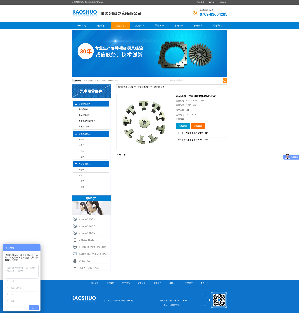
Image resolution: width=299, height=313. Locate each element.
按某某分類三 (84, 164)
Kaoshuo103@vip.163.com (92, 254)
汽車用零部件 (113, 80)
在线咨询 (198, 126)
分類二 (81, 145)
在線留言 (198, 25)
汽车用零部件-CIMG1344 (196, 140)
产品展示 (126, 283)
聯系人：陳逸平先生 (89, 268)
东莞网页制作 (174, 305)
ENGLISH (212, 2)
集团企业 (173, 283)
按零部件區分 (84, 104)
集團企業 (178, 25)
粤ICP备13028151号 (178, 300)
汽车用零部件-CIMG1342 (196, 133)
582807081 (84, 261)
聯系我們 (217, 25)
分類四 (81, 157)
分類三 (81, 151)
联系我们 (204, 283)
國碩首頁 (81, 25)
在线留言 (183, 126)
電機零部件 (88, 80)
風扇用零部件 (100, 80)
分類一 (81, 139)
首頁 (131, 87)
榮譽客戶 (159, 25)
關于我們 (101, 25)
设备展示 (141, 283)
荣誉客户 (157, 283)
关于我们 (110, 283)
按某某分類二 (84, 134)
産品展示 (120, 25)
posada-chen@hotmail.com (92, 247)
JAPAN (223, 2)
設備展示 (139, 25)
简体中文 (200, 2)
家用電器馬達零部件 (87, 121)
